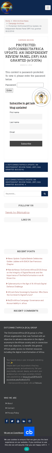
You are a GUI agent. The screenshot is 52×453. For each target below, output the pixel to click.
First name (14, 112)
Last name (14, 122)
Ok (26, 449)
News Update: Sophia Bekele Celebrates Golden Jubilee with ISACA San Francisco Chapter (24, 261)
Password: (11, 85)
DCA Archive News (21, 21)
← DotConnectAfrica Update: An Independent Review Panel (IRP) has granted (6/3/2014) (23, 167)
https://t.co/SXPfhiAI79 (32, 377)
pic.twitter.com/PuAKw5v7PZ (18, 379)
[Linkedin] (24, 421)
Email (12, 132)
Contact (10, 408)
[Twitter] (12, 421)
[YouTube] (18, 421)
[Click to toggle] (48, 7)
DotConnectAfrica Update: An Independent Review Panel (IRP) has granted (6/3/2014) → (23, 182)
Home (7, 21)
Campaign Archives (16, 23)
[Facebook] (7, 421)
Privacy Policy (13, 413)
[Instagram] (29, 421)
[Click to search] (44, 193)
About (10, 403)
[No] (48, 444)
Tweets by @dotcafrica (17, 212)
